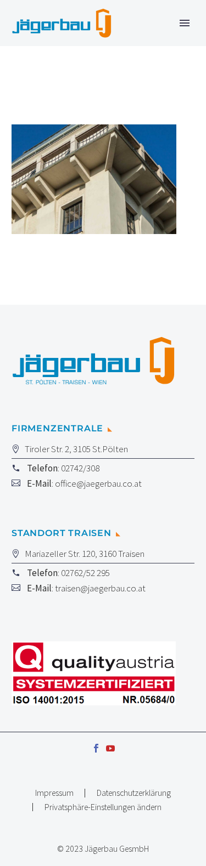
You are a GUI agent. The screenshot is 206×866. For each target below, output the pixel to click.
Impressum (54, 793)
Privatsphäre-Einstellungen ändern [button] (103, 807)
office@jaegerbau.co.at (98, 483)
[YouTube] (110, 748)
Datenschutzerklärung (134, 793)
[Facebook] (96, 748)
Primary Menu (184, 23)
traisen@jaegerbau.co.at (100, 588)
